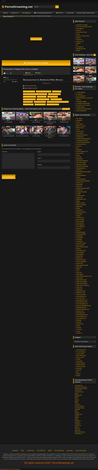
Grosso (78, 50)
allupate (78, 43)
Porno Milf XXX (80, 226)
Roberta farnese (80, 364)
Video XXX (79, 287)
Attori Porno (60, 13)
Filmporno (79, 173)
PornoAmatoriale (80, 232)
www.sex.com (80, 311)
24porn (76, 401)
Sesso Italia (69, 450)
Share (39, 73)
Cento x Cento (80, 357)
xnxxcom (78, 322)
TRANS (78, 359)
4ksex (76, 411)
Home (6, 13)
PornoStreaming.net (18, 7)
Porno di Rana (80, 219)
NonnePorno (79, 210)
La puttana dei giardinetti (83, 103)
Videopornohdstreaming (81, 388)
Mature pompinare (81, 204)
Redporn (77, 396)
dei (77, 45)
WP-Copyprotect (16, 469)
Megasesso (79, 206)
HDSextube (77, 430)
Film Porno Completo (56, 99)
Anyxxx (76, 419)
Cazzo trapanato (80, 96)
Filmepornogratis (80, 168)
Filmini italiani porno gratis (83, 171)
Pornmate (77, 428)
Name (40, 151)
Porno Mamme (80, 225)
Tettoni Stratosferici (81, 110)
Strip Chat (79, 267)
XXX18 (78, 325)
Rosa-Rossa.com (81, 250)
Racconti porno (80, 245)
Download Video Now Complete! (37, 63)
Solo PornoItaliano (81, 261)
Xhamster (78, 320)
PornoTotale (79, 237)
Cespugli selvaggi (81, 101)
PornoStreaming (42, 96)
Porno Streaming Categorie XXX (43, 13)
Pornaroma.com (79, 385)
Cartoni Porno (80, 131)
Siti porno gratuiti (80, 259)
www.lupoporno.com (81, 302)
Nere (77, 372)
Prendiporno (79, 241)
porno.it (78, 230)
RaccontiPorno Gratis (82, 247)
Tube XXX (79, 272)
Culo (77, 148)
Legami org (79, 197)
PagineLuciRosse (81, 212)
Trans (77, 270)
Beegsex (77, 412)
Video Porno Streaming (30, 99)
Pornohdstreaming (79, 407)
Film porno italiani (81, 164)
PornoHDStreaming (29, 104)
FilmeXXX (79, 170)
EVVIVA (78, 37)
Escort (78, 155)
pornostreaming (32, 85)
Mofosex (77, 427)
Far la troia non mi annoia (83, 105)
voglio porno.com (81, 291)
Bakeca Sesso (80, 127)
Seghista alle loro (81, 48)
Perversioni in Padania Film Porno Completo (58, 101)
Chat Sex (78, 146)
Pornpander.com (79, 433)
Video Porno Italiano (40, 104)
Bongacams (78, 420)
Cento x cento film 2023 (82, 36)
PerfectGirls (79, 214)
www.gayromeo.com (81, 300)
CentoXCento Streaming (43, 99)
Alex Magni (79, 118)
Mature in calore (80, 203)
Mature (78, 201)
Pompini (78, 215)
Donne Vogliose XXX (82, 151)
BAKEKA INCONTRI (8, 16)
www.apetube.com (81, 296)
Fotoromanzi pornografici (83, 181)
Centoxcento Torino (81, 32)
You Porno (79, 329)
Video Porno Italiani (81, 281)
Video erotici (79, 278)
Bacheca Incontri (80, 126)
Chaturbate (78, 424)
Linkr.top (77, 399)
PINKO (78, 375)
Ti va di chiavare (80, 352)
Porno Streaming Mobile (30, 96)
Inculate (78, 193)
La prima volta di (80, 366)
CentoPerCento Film (81, 135)
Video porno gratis (53, 96)
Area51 (76, 393)
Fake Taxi (79, 157)
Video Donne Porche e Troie (84, 276)
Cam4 (78, 129)
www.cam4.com (80, 298)
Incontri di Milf (70, 13)
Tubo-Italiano (79, 274)
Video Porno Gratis (81, 280)
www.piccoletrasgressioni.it (83, 305)
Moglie (78, 208)
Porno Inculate (80, 221)
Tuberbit (77, 416)
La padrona (79, 94)
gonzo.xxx (79, 186)
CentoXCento (14, 13)
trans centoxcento (81, 355)
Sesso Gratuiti (80, 252)
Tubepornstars (78, 414)
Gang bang (79, 184)
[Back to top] (93, 465)
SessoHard (79, 258)
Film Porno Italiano (79, 406)
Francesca (79, 368)
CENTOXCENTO (81, 350)
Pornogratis (79, 236)
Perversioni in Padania (41, 101)
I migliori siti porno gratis (82, 188)
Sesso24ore (79, 256)
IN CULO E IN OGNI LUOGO (84, 26)
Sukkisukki (77, 409)
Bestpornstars (78, 395)
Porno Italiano (80, 223)
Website (40, 164)
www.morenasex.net (81, 303)
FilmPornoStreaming (80, 432)
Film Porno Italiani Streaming (44, 91)
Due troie (78, 370)
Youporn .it (79, 333)
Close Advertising (36, 38)
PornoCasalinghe (81, 234)
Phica (76, 398)
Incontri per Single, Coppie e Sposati (85, 13)
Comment (4, 151)
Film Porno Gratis (29, 101)
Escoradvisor (79, 153)
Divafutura (79, 149)
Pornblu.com (78, 425)
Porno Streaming (59, 450)
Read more (45, 83)
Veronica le (79, 39)
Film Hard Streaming (82, 160)
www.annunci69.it (81, 294)
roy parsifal (79, 361)
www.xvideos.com (81, 318)
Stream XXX (79, 263)
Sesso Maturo (80, 254)
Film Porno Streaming (30, 91)
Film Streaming (26, 13)
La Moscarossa (80, 195)
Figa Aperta (79, 159)
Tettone (78, 269)
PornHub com (80, 217)
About (28, 73)
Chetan (10, 469)
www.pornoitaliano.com (82, 309)
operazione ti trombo (81, 25)
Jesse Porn (77, 404)
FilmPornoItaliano (81, 175)
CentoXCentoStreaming (81, 387)
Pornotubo (79, 239)
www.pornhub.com (81, 307)
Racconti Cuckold (81, 243)
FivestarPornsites (79, 391)
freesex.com (79, 182)
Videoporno (79, 289)
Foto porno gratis (80, 179)
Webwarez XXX (80, 292)
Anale (77, 122)
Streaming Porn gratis (82, 265)
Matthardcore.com (81, 199)
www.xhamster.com (81, 316)
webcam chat (79, 41)
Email (39, 158)
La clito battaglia (80, 92)
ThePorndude (78, 390)
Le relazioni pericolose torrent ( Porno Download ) (36, 94)
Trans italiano (80, 28)
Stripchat (77, 422)
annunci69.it (79, 124)
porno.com (79, 228)
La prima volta (80, 353)
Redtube (78, 248)
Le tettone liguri (80, 107)
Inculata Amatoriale (81, 192)
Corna (78, 34)
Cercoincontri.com (81, 144)
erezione (78, 30)
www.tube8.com (80, 313)
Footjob (78, 177)
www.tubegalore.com (82, 314)
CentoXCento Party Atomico (83, 108)
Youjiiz (78, 331)
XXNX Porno (79, 324)
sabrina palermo (80, 363)
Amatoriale (79, 120)
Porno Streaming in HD (55, 94)
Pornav (76, 403)
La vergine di (79, 47)
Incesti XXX (79, 190)
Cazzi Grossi (79, 133)
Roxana (78, 374)
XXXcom (78, 327)
